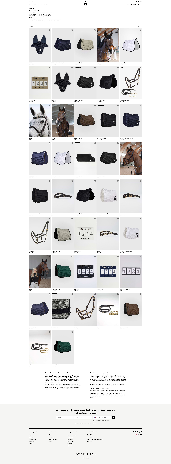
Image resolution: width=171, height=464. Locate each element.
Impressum (69, 445)
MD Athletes (31, 437)
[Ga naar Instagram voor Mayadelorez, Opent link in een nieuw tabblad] (133, 431)
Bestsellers (36, 4)
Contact (50, 441)
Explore (45, 4)
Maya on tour (31, 441)
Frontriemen (39, 20)
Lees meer (31, 17)
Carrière (30, 443)
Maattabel (89, 434)
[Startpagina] (29, 8)
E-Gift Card (89, 441)
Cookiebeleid (70, 439)
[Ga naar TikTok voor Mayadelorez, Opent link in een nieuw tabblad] (141, 431)
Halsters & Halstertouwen (53, 20)
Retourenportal (53, 437)
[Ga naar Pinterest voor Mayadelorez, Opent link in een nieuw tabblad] (139, 432)
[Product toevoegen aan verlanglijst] (49, 29)
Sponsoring (69, 443)
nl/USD (139, 434)
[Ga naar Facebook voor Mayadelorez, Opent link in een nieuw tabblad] (135, 431)
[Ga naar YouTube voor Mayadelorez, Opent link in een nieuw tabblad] (137, 431)
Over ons (31, 434)
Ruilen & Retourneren (53, 439)
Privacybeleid (70, 437)
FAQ (50, 434)
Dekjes (31, 20)
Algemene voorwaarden (72, 434)
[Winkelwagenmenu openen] (141, 4)
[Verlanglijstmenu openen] (139, 4)
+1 (95, 417)
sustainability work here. (109, 385)
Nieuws (41, 4)
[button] (39, 1)
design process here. (71, 388)
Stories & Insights (32, 439)
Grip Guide (89, 437)
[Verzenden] (113, 417)
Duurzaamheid (70, 441)
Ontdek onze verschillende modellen (95, 439)
